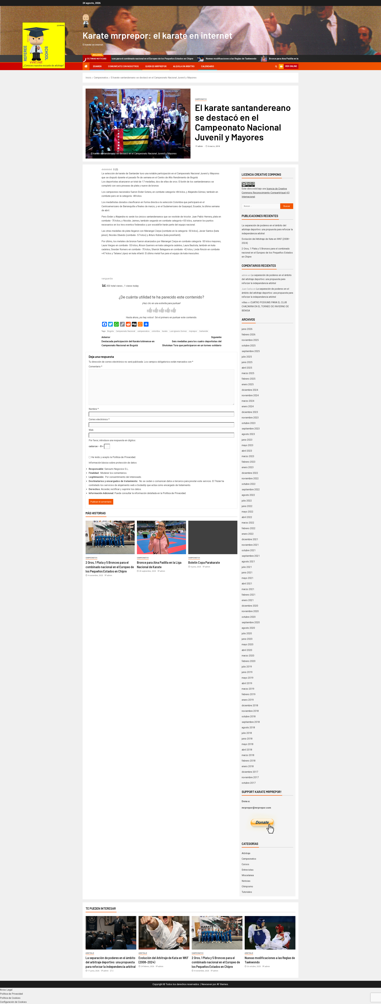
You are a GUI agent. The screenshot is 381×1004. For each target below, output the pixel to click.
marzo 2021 (248, 589)
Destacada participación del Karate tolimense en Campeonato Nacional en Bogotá (128, 341)
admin (200, 146)
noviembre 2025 (250, 340)
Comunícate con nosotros (123, 66)
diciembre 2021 (250, 539)
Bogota (110, 331)
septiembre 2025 (251, 351)
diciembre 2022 (250, 473)
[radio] (149, 310)
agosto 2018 (248, 727)
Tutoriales (247, 892)
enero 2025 (248, 384)
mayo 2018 (247, 744)
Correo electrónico (99, 419)
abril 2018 (247, 749)
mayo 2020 (247, 644)
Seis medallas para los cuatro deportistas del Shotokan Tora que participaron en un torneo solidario (191, 341)
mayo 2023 (247, 445)
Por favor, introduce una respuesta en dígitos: (112, 440)
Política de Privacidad (124, 457)
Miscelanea (248, 875)
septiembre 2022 (251, 489)
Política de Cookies (10, 998)
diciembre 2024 (250, 390)
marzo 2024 (248, 401)
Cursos (245, 864)
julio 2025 (247, 356)
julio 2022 (247, 500)
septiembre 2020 (251, 622)
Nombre (94, 409)
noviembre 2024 (250, 395)
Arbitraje (246, 853)
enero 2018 (248, 766)
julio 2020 (247, 633)
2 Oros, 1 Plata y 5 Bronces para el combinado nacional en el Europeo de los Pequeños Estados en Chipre (110, 566)
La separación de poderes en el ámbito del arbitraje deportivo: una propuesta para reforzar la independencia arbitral (267, 229)
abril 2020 (247, 650)
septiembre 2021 (251, 555)
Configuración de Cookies (13, 1002)
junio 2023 (247, 439)
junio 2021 (247, 572)
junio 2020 (247, 639)
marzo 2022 (248, 522)
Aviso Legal (6, 989)
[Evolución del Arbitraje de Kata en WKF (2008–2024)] (164, 933)
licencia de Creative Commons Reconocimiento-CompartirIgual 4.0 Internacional (265, 192)
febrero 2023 (248, 461)
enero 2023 (248, 467)
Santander (203, 331)
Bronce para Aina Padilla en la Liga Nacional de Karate (243, 58)
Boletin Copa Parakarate (204, 562)
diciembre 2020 (250, 605)
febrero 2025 (248, 378)
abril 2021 (247, 583)
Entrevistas (247, 869)
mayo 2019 (247, 677)
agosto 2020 (248, 628)
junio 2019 (247, 672)
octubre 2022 (249, 484)
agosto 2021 (248, 561)
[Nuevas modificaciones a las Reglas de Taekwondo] (270, 933)
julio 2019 (247, 666)
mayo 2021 (247, 578)
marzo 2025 (248, 373)
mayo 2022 (247, 511)
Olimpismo (247, 886)
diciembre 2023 (250, 412)
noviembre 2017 (250, 777)
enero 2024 (248, 406)
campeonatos (143, 331)
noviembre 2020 (250, 611)
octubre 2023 (249, 423)
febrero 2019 (248, 694)
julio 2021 (247, 567)
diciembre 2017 (250, 771)
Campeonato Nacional (125, 331)
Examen (97, 66)
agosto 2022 (248, 495)
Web (91, 430)
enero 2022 (248, 533)
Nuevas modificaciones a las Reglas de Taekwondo (179, 58)
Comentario (95, 366)
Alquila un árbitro (184, 66)
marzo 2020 (248, 655)
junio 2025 (247, 362)
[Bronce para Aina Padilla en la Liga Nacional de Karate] (161, 537)
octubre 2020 (249, 616)
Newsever (206, 984)
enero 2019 (248, 699)
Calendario (207, 66)
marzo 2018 (248, 755)
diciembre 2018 (250, 705)
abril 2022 (247, 517)
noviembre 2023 (250, 417)
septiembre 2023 (251, 428)
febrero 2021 (248, 594)
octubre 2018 (249, 716)
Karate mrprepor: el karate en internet (157, 35)
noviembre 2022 (250, 478)
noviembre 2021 (250, 544)
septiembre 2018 (251, 722)
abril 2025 (247, 367)
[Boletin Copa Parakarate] (212, 537)
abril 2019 (247, 683)
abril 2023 (247, 450)
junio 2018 (247, 738)
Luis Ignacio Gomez (178, 331)
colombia (156, 331)
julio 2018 (247, 733)
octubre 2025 (249, 345)
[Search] (276, 66)
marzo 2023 (248, 456)
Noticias (246, 881)
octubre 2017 (249, 782)
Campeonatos (201, 99)
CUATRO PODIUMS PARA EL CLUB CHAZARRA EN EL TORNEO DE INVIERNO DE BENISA (265, 306)
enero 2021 (248, 600)
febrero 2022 (248, 528)
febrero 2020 (248, 661)
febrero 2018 (248, 760)
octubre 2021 (249, 550)
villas (244, 302)
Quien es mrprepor (156, 66)
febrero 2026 (248, 334)
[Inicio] (86, 66)
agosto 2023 (248, 434)
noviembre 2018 (250, 711)
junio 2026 (247, 329)
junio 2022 (247, 506)
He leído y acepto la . (113, 457)
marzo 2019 (248, 688)
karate (164, 331)
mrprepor (193, 331)
